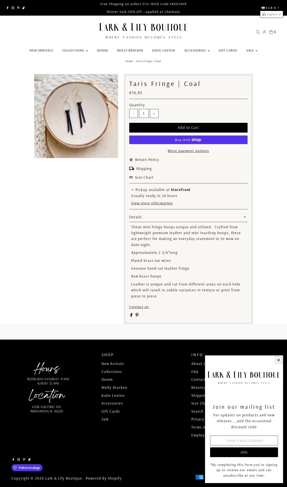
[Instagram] (13, 7)
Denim (102, 50)
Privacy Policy (203, 419)
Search (197, 411)
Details (135, 217)
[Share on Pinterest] (137, 315)
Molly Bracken (130, 50)
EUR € (271, 7)
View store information (152, 203)
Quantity (137, 105)
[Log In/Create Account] (264, 32)
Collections (73, 50)
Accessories (195, 50)
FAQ (194, 371)
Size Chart (144, 177)
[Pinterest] (18, 7)
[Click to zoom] (111, 80)
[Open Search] (258, 32)
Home (129, 61)
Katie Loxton (163, 50)
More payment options (188, 150)
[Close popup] (278, 360)
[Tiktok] (23, 7)
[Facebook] (7, 7)
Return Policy (147, 159)
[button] (271, 14)
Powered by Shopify (104, 478)
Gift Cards (228, 50)
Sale (250, 50)
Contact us (139, 307)
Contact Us (201, 379)
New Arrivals (41, 50)
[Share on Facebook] (132, 315)
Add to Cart (188, 127)
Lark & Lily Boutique (63, 478)
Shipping (144, 168)
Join (244, 452)
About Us (199, 363)
